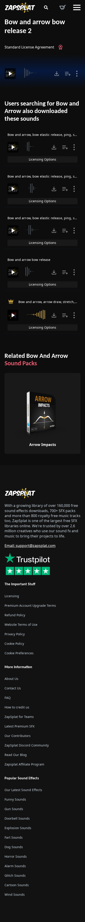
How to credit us (17, 707)
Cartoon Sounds (17, 885)
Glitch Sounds (15, 875)
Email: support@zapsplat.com (30, 545)
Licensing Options (42, 159)
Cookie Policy (14, 643)
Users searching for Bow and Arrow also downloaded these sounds (42, 111)
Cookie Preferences (19, 653)
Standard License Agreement (29, 47)
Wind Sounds (15, 894)
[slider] (35, 73)
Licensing (12, 596)
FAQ (8, 698)
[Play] (10, 73)
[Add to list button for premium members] (67, 73)
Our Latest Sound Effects (23, 790)
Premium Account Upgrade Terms (30, 605)
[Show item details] (76, 73)
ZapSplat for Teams (19, 717)
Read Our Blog (16, 755)
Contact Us (13, 688)
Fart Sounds (14, 837)
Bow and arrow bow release (29, 260)
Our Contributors (18, 736)
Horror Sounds (16, 856)
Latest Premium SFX (19, 726)
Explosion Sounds (18, 828)
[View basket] (62, 7)
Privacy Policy (15, 634)
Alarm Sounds (15, 866)
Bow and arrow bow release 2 (35, 27)
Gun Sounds (14, 809)
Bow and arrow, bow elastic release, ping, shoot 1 (45, 218)
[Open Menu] (76, 7)
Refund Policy (15, 615)
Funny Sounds (15, 799)
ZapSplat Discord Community (27, 745)
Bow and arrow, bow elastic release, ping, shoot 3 (45, 176)
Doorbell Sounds (17, 818)
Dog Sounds (14, 847)
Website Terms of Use (21, 624)
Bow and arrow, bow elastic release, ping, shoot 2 (45, 134)
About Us (11, 678)
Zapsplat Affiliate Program (24, 764)
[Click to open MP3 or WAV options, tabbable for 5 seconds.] (56, 73)
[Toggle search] (46, 7)
